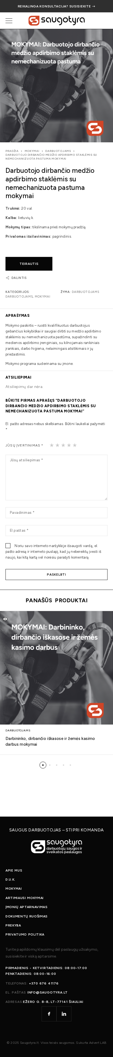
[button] (43, 765)
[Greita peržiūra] (5, 619)
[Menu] (9, 20)
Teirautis (28, 264)
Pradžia (12, 151)
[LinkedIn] (63, 1013)
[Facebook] (49, 1013)
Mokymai (32, 151)
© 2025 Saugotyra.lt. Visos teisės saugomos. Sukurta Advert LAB (56, 1043)
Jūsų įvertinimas (24, 445)
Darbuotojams (58, 151)
